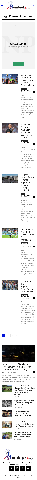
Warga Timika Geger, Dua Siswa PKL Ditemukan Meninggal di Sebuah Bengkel (24, 403)
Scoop (23, 193)
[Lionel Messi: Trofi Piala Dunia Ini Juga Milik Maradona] (10, 233)
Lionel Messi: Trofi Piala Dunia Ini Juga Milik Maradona (27, 234)
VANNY (4, 372)
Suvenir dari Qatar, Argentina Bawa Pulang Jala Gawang (27, 286)
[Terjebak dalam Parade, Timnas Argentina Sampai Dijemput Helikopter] (10, 178)
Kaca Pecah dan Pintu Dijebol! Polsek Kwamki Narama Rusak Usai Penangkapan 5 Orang (16, 367)
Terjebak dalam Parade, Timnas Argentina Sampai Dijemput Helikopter (28, 182)
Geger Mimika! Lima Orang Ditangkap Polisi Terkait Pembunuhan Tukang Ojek (22, 413)
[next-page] (16, 335)
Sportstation (25, 141)
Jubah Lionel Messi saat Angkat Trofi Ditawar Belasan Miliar (27, 80)
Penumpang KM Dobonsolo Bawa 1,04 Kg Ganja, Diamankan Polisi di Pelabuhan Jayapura (24, 424)
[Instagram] (17, 468)
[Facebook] (11, 468)
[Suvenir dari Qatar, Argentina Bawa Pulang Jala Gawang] (10, 285)
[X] (22, 468)
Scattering (24, 88)
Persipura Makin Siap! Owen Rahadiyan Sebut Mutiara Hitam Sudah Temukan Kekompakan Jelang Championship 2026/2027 (24, 390)
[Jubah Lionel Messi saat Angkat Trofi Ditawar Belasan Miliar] (10, 79)
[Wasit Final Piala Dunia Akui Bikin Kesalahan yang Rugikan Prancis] (10, 128)
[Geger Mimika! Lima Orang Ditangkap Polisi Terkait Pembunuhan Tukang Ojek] (7, 413)
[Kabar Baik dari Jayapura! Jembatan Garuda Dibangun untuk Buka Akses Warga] (7, 435)
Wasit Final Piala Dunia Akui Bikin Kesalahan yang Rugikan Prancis (27, 131)
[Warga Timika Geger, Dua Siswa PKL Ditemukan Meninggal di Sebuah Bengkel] (7, 403)
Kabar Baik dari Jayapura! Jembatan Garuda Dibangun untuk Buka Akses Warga (23, 435)
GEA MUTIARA (25, 90)
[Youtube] (28, 468)
